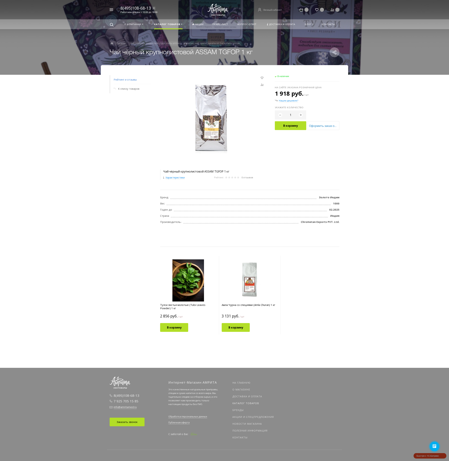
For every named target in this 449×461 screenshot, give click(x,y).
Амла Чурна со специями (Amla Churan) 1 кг (248, 305)
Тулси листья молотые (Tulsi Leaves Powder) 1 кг (182, 306)
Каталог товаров (245, 403)
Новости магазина (247, 423)
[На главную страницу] (218, 9)
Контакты (239, 437)
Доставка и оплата (247, 396)
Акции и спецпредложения (253, 417)
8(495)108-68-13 (135, 8)
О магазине (241, 389)
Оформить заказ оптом (324, 126)
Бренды (238, 410)
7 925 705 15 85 (126, 401)
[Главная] (112, 43)
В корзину (290, 126)
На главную (241, 382)
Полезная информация (249, 430)
